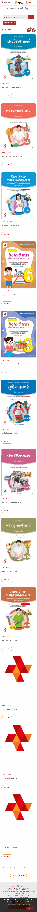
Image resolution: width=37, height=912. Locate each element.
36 (32, 867)
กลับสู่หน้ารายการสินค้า (18, 875)
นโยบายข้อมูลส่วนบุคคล (24, 904)
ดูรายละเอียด (7, 96)
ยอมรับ (30, 908)
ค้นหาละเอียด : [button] (8, 22)
